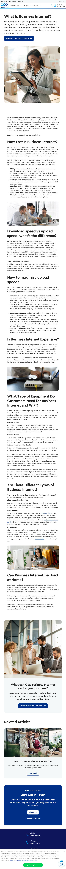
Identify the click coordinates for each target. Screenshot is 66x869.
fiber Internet (39, 539)
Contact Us (61, 1)
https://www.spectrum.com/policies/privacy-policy (23, 860)
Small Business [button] (14, 5)
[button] (52, 5)
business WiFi (46, 513)
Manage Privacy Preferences (33, 865)
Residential (4, 1)
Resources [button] (36, 5)
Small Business (12, 1)
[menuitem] (15, 6)
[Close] (64, 852)
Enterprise (20, 1)
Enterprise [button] (26, 5)
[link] (19, 38)
